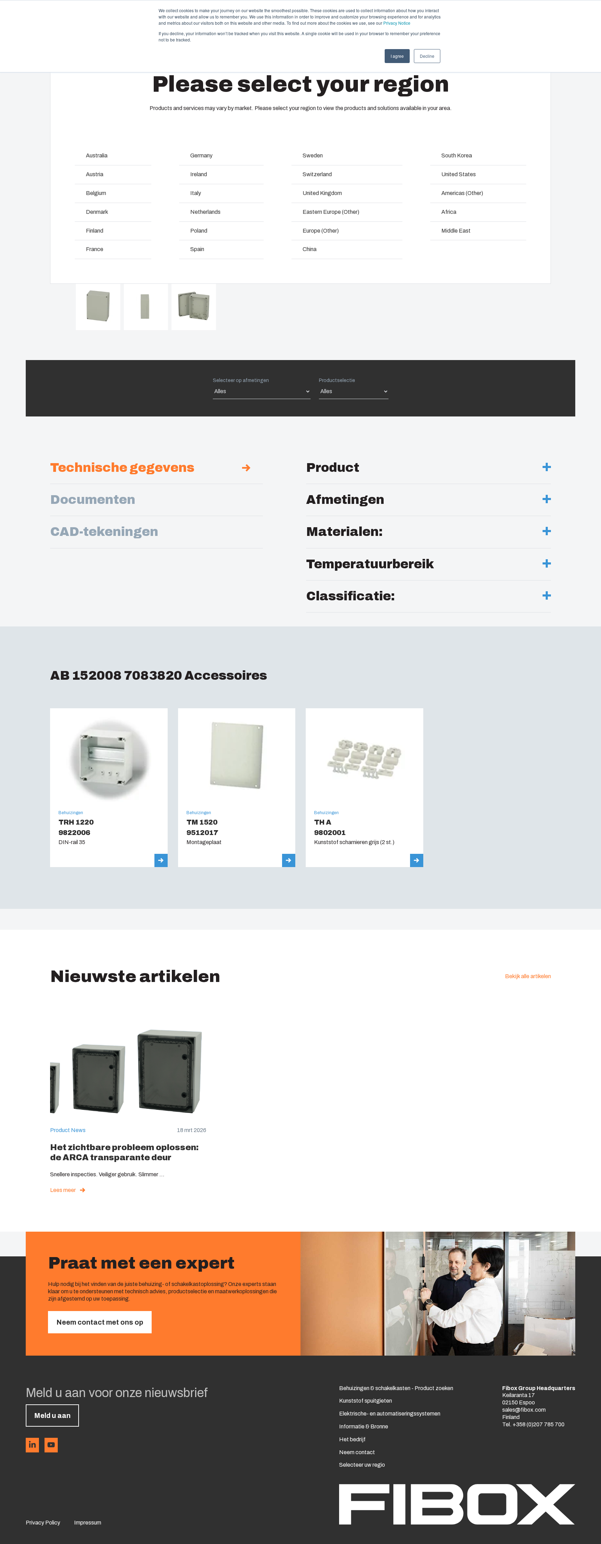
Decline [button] (427, 56)
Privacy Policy (43, 1523)
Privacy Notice (396, 23)
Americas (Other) (462, 193)
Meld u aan (52, 1415)
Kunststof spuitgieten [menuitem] (365, 1401)
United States (458, 174)
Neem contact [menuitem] (357, 1452)
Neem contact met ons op (99, 1322)
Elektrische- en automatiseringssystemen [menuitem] (389, 1414)
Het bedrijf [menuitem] (352, 1439)
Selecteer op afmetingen (241, 380)
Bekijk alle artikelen (528, 976)
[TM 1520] (237, 787)
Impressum (87, 1523)
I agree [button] (397, 56)
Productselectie (337, 380)
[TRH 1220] (109, 787)
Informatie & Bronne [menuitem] (363, 1426)
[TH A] (364, 787)
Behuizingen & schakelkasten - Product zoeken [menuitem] (396, 1388)
